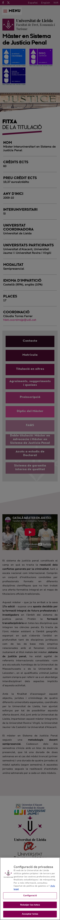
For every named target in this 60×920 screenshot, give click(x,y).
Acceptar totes (30, 913)
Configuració (30, 895)
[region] (30, 888)
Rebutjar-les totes (30, 904)
